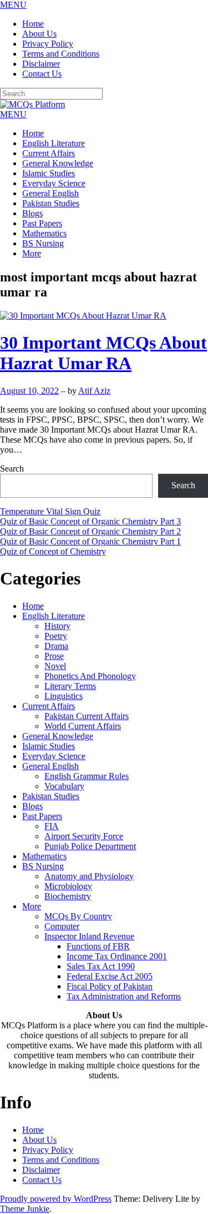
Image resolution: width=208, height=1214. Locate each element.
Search (12, 468)
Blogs (32, 213)
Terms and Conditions (60, 53)
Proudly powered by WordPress (55, 1198)
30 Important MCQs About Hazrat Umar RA (103, 353)
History (57, 626)
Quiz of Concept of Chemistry (53, 551)
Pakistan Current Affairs (86, 716)
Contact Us (42, 73)
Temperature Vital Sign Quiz (50, 511)
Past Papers (42, 223)
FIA (51, 826)
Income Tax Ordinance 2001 (117, 956)
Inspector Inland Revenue (89, 936)
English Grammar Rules (86, 776)
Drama (56, 646)
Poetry (55, 636)
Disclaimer (41, 63)
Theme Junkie (24, 1208)
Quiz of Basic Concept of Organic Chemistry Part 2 (90, 531)
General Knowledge (57, 163)
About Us (39, 33)
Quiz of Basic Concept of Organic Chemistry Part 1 (90, 541)
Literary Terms (70, 686)
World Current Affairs (82, 726)
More (31, 253)
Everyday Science (53, 183)
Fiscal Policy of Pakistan (110, 986)
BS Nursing (43, 243)
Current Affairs (48, 153)
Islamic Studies (48, 173)
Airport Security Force (83, 836)
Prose (54, 656)
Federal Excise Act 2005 (110, 976)
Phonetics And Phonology (90, 676)
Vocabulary (64, 786)
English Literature (53, 143)
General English (50, 193)
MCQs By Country (78, 916)
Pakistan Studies (50, 203)
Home (33, 23)
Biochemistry (67, 896)
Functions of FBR (98, 946)
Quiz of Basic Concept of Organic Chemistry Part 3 (90, 521)
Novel (55, 666)
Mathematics (44, 233)
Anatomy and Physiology (89, 876)
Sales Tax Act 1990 (101, 966)
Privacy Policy (47, 43)
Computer (61, 926)
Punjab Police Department (90, 846)
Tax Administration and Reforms (124, 996)
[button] (13, 4)
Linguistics (63, 696)
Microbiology (68, 886)
